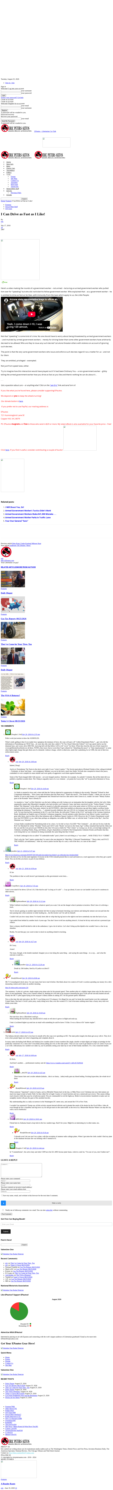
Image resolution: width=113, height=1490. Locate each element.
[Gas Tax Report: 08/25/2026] (13, 612)
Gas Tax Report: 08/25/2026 (13, 618)
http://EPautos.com (7, 560)
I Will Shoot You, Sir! (14, 507)
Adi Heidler (9, 1275)
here (21, 401)
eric (2, 221)
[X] (12, 233)
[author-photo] (6, 557)
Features (8, 201)
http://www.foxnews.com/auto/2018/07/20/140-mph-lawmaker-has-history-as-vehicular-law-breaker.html (41, 855)
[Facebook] (4, 233)
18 (2, 227)
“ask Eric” (54, 385)
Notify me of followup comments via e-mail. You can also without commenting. (36, 1210)
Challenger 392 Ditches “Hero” (20, 545)
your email (25, 106)
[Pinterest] (20, 233)
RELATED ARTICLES (9, 567)
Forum (13, 177)
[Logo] (17, 158)
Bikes (8, 166)
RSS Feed (14, 185)
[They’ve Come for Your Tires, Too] (13, 638)
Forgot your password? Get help (12, 98)
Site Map (14, 179)
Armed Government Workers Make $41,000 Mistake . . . (30, 514)
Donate (9, 195)
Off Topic (8, 209)
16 (16, 1488)
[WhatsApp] (28, 233)
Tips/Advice (10, 170)
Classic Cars (10, 168)
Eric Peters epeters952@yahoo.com (21, 1453)
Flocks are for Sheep (12, 1397)
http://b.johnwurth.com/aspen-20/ (16, 988)
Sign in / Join (9, 83)
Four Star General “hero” (16, 521)
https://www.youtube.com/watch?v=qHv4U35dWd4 (64, 1063)
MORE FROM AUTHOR (26, 567)
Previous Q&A (16, 193)
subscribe (49, 1210)
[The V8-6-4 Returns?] (13, 689)
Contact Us (15, 181)
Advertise (14, 183)
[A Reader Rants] (19, 1477)
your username (26, 91)
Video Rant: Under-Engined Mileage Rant (26, 543)
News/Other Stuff (12, 189)
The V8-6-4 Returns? (10, 695)
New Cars (9, 164)
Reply (7, 756)
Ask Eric (9, 191)
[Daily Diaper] (13, 587)
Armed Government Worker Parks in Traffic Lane (28, 517)
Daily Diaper (6, 593)
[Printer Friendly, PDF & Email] (4, 283)
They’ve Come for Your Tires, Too (16, 644)
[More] (36, 233)
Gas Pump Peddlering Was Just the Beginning (21, 1395)
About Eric (15, 186)
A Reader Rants (8, 1484)
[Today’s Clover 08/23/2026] (13, 715)
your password (26, 93)
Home (8, 162)
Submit (5, 1231)
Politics (8, 172)
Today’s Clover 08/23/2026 (13, 721)
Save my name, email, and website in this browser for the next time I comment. (30, 1195)
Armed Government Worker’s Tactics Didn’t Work (28, 510)
